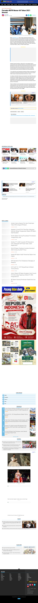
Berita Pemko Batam (21, 4)
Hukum (26, 4)
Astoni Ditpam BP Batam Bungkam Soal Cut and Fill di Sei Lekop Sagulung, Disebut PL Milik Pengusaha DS (23, 275)
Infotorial (19, 577)
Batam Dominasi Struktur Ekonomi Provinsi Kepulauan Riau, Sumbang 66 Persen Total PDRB (23, 115)
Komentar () (34, 15)
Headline (8, 4)
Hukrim (2, 577)
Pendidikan (6, 397)
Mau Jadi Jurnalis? (30, 593)
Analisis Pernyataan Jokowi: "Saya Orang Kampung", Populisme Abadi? (11, 553)
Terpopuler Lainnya (15, 436)
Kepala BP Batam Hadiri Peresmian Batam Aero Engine (23, 255)
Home (2, 4)
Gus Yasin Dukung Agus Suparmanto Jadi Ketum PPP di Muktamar (12, 526)
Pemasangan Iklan (30, 592)
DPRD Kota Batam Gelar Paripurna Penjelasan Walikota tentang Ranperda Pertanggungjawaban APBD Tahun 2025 (12, 522)
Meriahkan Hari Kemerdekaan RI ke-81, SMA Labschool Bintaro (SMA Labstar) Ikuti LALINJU (12, 442)
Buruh (10, 575)
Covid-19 (6, 399)
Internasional (29, 577)
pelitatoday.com (15, 37)
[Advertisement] (5, 31)
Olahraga (19, 578)
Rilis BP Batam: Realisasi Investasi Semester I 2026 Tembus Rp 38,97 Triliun (23, 249)
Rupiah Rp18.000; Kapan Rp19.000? (9, 547)
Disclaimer (28, 589)
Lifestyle (29, 4)
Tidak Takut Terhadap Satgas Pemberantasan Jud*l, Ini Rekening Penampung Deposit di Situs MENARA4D (17, 420)
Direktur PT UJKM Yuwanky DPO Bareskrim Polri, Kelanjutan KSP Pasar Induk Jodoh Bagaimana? (22, 243)
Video (5, 401)
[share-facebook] (26, 15)
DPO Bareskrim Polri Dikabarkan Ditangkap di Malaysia (23, 261)
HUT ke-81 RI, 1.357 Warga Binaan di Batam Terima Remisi (22, 267)
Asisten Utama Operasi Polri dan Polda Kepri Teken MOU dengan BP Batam (22, 224)
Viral (5, 403)
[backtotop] (19, 569)
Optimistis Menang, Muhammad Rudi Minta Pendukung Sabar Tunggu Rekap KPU (16, 528)
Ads (19, 598)
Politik (5, 395)
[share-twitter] (28, 15)
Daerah (12, 4)
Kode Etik (31, 588)
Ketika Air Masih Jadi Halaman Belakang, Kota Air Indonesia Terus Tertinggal (11, 550)
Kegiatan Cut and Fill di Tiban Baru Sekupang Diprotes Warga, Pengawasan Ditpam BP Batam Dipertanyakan (23, 231)
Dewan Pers (2, 576)
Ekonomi (19, 576)
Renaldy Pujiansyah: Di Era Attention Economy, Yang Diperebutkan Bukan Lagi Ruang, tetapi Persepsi (11, 445)
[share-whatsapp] (31, 15)
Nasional (15, 4)
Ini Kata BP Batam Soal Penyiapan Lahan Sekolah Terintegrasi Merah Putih (16, 432)
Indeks (5, 4)
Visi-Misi (28, 588)
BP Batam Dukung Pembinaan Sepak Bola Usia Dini (23, 280)
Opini (27, 578)
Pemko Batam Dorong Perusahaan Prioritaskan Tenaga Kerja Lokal (23, 236)
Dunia (10, 576)
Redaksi (35, 588)
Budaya (2, 575)
